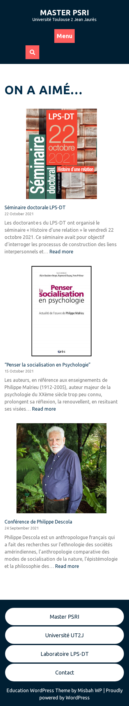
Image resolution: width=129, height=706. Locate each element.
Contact (64, 672)
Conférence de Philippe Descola (38, 521)
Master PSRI (64, 12)
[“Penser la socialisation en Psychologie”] (62, 311)
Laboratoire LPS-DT (64, 654)
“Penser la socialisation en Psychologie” (47, 364)
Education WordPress (31, 690)
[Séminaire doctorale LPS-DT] (61, 154)
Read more (61, 251)
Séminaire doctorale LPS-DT (35, 207)
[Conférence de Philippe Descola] (61, 468)
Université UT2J (64, 635)
